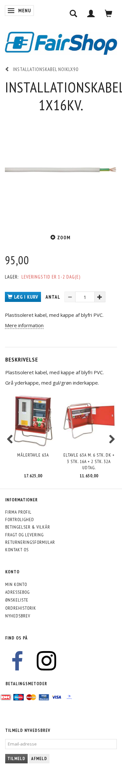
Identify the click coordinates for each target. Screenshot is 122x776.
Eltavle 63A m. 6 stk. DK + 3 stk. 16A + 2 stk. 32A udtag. (89, 461)
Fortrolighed (19, 519)
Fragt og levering (24, 535)
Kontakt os (17, 550)
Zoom (64, 237)
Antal (53, 297)
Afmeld (39, 758)
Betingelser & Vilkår (27, 527)
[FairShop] (61, 43)
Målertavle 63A (33, 455)
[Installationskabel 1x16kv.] (61, 170)
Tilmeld (16, 758)
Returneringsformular (30, 542)
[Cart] (108, 13)
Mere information (24, 325)
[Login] (91, 13)
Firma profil (18, 512)
